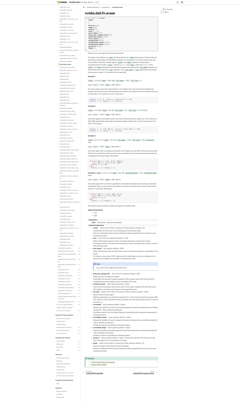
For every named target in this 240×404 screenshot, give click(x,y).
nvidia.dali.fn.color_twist (66, 24)
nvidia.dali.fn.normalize (66, 126)
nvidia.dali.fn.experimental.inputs (67, 260)
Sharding (59, 361)
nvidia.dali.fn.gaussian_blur (67, 85)
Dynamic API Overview (63, 318)
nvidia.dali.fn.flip (64, 76)
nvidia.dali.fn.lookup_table (67, 111)
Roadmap (59, 397)
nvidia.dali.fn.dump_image (67, 55)
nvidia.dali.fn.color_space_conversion (68, 20)
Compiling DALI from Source (65, 373)
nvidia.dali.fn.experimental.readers (67, 265)
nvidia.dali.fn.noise (63, 272)
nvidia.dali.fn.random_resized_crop (69, 177)
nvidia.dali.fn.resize (65, 187)
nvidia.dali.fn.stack (64, 219)
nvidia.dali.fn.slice (64, 207)
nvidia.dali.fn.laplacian (65, 108)
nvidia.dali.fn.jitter (64, 100)
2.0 (96, 2)
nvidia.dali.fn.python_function (68, 165)
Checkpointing (60, 367)
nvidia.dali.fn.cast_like (65, 10)
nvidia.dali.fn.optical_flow (66, 141)
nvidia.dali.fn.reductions (65, 284)
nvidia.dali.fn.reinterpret (66, 181)
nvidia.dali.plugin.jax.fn (64, 293)
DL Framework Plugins (63, 310)
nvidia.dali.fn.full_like (65, 82)
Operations (59, 344)
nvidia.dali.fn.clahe (64, 16)
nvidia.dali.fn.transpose (66, 233)
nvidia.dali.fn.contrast (65, 27)
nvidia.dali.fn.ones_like (66, 138)
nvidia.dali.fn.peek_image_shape (69, 150)
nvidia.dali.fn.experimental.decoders (67, 255)
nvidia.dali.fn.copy (64, 36)
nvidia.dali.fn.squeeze (65, 216)
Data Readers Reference (64, 327)
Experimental (60, 370)
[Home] (83, 7)
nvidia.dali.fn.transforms (65, 290)
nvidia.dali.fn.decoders (64, 248)
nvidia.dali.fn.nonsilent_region (68, 123)
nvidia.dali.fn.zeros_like (66, 245)
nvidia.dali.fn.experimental (66, 251)
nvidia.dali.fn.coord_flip (66, 30)
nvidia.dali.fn (105, 7)
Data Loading (60, 341)
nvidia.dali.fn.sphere (65, 213)
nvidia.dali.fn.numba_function (68, 129)
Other (58, 350)
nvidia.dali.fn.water (65, 239)
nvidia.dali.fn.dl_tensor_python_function (69, 51)
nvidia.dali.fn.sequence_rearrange (69, 203)
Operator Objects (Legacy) (64, 307)
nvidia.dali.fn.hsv (64, 94)
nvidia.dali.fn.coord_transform (68, 33)
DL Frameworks (61, 333)
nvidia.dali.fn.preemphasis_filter (69, 162)
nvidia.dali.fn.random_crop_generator (69, 172)
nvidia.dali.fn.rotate (65, 196)
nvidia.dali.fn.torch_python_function (69, 229)
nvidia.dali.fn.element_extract (68, 58)
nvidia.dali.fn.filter (64, 73)
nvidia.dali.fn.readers (64, 281)
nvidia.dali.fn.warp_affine (66, 236)
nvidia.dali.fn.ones (64, 135)
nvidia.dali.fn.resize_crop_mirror (69, 190)
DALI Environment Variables (64, 376)
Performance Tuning (62, 358)
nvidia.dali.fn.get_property (67, 88)
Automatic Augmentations (64, 304)
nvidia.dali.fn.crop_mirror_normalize (68, 43)
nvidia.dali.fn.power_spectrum (68, 159)
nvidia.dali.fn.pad (64, 144)
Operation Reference (62, 330)
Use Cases (59, 347)
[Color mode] (182, 2)
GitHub (58, 394)
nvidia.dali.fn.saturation (66, 199)
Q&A (57, 383)
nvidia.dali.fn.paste (64, 147)
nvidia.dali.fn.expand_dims (67, 67)
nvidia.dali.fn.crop (64, 39)
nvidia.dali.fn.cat (64, 13)
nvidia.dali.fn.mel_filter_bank (68, 114)
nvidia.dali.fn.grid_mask (66, 91)
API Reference (60, 321)
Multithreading (60, 324)
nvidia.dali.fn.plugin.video (65, 275)
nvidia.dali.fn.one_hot (65, 132)
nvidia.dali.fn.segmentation (66, 287)
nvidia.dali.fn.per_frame (66, 153)
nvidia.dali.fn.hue (64, 97)
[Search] (177, 2)
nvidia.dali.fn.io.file (63, 269)
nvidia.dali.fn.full (64, 79)
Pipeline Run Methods (63, 364)
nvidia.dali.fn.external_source (68, 70)
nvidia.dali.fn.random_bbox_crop (69, 168)
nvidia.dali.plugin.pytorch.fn (66, 301)
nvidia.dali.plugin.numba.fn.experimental (67, 298)
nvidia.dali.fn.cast (64, 7)
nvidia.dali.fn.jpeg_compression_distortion (69, 104)
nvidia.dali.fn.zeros (64, 242)
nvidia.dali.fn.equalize (65, 61)
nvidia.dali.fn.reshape (65, 184)
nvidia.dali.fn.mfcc (64, 117)
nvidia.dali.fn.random (64, 278)
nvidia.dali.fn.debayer (65, 47)
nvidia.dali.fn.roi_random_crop (68, 193)
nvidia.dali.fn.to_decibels (66, 225)
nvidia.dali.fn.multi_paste (66, 120)
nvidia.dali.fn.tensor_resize (67, 222)
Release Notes (60, 391)
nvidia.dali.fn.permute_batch (67, 156)
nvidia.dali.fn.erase (65, 64)
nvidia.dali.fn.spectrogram (67, 210)
